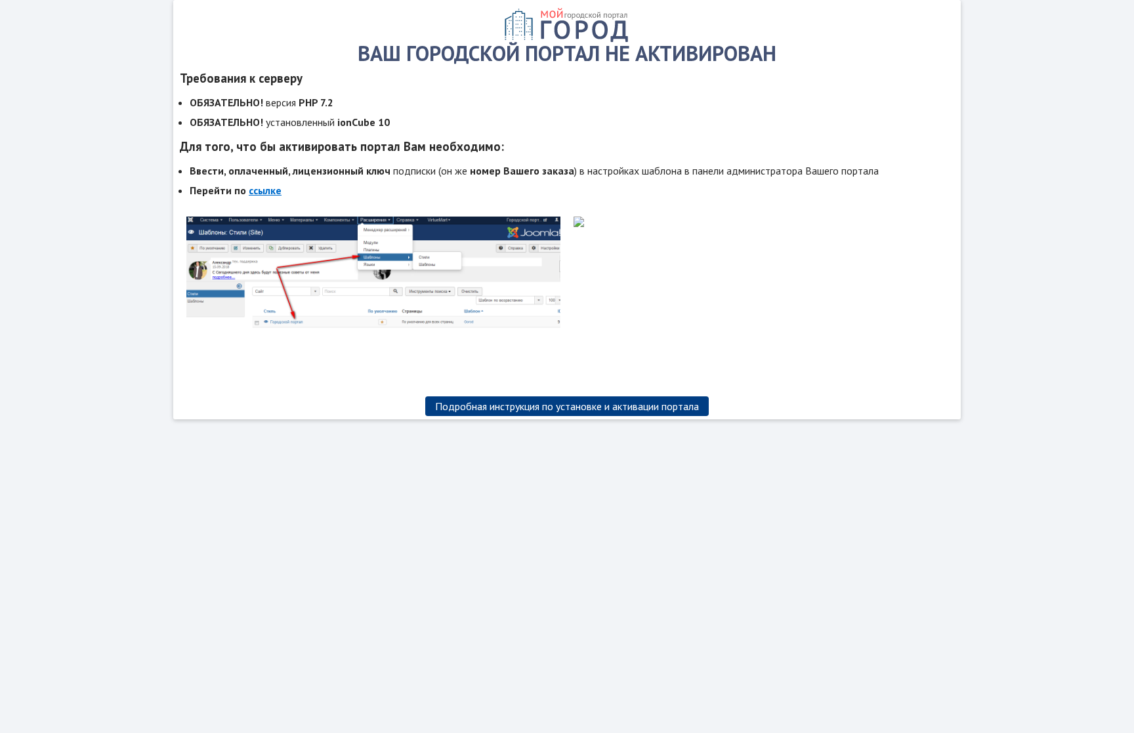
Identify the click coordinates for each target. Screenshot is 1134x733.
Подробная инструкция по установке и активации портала (567, 406)
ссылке (265, 190)
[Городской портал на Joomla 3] (567, 38)
